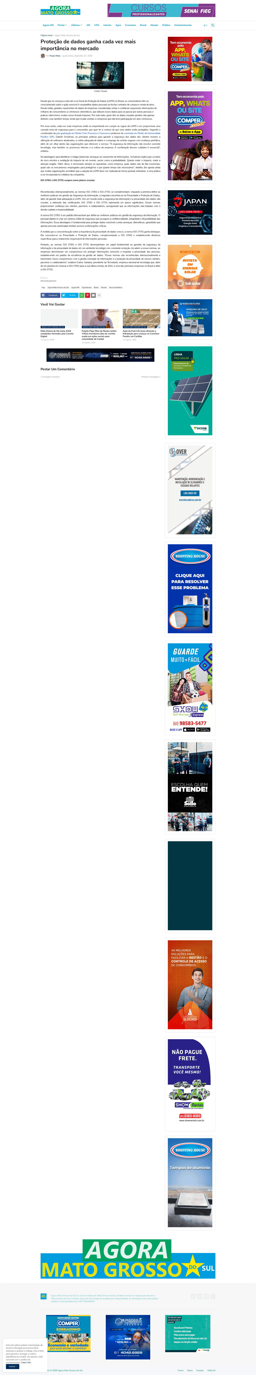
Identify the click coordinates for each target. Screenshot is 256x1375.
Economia (130, 25)
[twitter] (199, 1296)
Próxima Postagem (150, 376)
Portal (61, 25)
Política (166, 25)
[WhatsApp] (81, 295)
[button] (205, 25)
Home (180, 1370)
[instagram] (212, 1296)
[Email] (93, 295)
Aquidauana (86, 287)
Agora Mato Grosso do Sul (67, 35)
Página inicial (46, 35)
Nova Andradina (115, 287)
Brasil (143, 25)
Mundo (154, 25)
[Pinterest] (87, 295)
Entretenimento (183, 25)
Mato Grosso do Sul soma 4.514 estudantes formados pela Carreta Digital (57, 334)
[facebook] (193, 1296)
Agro (118, 25)
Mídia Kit (211, 1370)
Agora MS (48, 25)
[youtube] (206, 1296)
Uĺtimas (75, 25)
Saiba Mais (26, 1362)
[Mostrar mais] (99, 295)
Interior (107, 25)
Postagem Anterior (51, 376)
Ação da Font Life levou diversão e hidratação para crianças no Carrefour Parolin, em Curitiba (141, 334)
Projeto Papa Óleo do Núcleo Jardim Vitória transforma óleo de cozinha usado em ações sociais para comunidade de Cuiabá (99, 335)
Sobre (190, 1370)
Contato (200, 1370)
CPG (96, 25)
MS (88, 25)
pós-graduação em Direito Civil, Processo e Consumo (82, 133)
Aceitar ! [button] (12, 1366)
